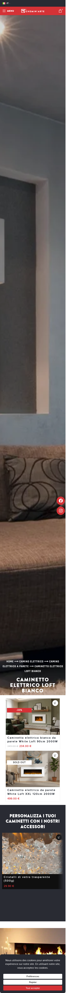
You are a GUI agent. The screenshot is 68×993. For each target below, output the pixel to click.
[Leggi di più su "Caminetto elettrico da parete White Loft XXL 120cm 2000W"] (55, 755)
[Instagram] (61, 511)
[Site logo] (32, 10)
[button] (55, 703)
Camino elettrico (31, 661)
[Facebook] (61, 501)
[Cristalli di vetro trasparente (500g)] (33, 853)
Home (10, 661)
